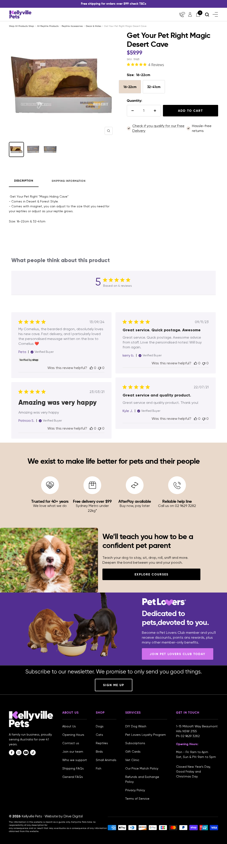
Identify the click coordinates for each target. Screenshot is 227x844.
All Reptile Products (48, 26)
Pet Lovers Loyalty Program (145, 734)
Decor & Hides (93, 26)
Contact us (70, 743)
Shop (31, 26)
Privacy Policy (135, 790)
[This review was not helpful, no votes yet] (99, 368)
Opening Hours (73, 734)
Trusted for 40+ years (49, 501)
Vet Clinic (132, 760)
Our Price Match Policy (141, 768)
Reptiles (102, 743)
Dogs (100, 726)
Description (23, 180)
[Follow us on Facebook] (11, 752)
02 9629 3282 (190, 736)
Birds (99, 751)
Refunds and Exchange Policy (142, 779)
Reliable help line (177, 501)
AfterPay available (134, 501)
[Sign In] (190, 14)
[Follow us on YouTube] (26, 752)
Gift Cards (133, 751)
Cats (99, 734)
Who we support (74, 760)
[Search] (207, 14)
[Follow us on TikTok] (33, 752)
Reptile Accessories (72, 26)
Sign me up (113, 685)
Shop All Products (18, 26)
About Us (69, 726)
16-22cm (130, 87)
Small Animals (106, 760)
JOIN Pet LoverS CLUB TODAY (177, 654)
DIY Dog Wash (135, 726)
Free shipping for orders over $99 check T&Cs (113, 4)
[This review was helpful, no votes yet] (91, 368)
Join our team (72, 751)
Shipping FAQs (73, 768)
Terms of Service (137, 798)
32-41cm (153, 87)
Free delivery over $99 (92, 501)
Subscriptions (135, 743)
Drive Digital (73, 816)
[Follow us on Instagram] (19, 752)
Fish (98, 768)
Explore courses (151, 574)
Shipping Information (69, 181)
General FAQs (72, 777)
